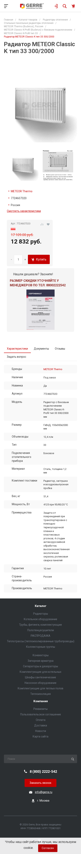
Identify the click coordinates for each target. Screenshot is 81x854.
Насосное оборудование (40, 682)
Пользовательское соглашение (40, 714)
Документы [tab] (41, 348)
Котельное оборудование (40, 619)
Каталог (40, 606)
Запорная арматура (40, 660)
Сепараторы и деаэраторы (40, 666)
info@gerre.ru (43, 792)
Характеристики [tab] (17, 348)
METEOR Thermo (21, 191)
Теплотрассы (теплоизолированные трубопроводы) (40, 641)
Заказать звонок (40, 782)
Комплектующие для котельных (40, 671)
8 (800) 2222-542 (43, 771)
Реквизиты (40, 708)
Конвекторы (41, 655)
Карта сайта (40, 736)
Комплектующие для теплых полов (40, 688)
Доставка (40, 725)
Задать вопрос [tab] (16, 356)
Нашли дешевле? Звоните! (33, 274)
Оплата (40, 719)
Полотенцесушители (40, 630)
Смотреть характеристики (24, 211)
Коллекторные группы (40, 646)
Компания (40, 701)
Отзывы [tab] (60, 348)
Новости (40, 731)
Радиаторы (40, 613)
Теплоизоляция (40, 693)
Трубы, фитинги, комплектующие (40, 624)
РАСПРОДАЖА (40, 635)
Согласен (48, 848)
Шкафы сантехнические (40, 677)
